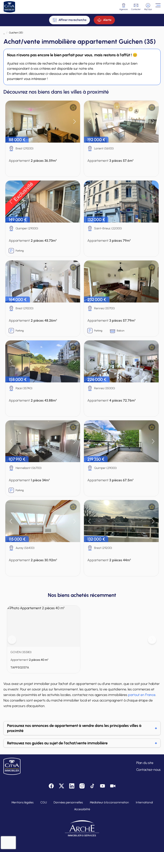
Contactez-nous (148, 770)
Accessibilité (82, 809)
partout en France (141, 695)
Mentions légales (22, 802)
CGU (43, 802)
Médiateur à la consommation (109, 802)
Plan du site (144, 763)
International (144, 802)
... (4, 32)
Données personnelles (68, 802)
